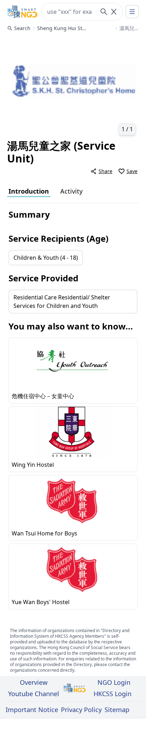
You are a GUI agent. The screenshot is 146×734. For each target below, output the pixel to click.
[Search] (104, 11)
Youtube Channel (33, 693)
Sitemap (117, 709)
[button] (73, 87)
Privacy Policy (81, 709)
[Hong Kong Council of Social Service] (22, 11)
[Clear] (114, 11)
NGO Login (113, 682)
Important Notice (32, 709)
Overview (33, 682)
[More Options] (132, 11)
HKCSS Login (112, 693)
